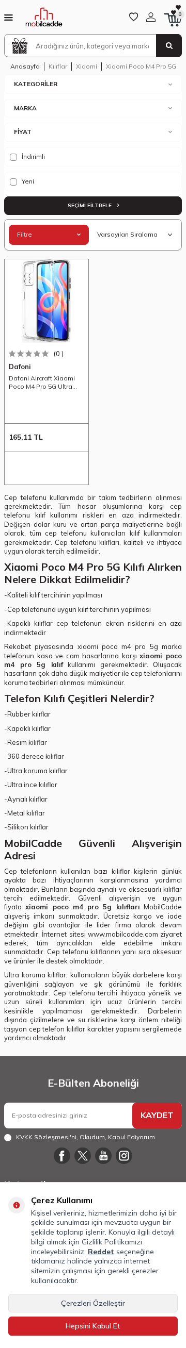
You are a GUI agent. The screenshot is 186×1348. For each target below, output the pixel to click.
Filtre (24, 234)
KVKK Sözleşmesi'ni (46, 1137)
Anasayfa (25, 66)
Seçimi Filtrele (90, 205)
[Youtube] (103, 1155)
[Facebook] (62, 1155)
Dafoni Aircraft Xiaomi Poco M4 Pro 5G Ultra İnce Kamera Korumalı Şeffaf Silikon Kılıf (42, 382)
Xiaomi (86, 66)
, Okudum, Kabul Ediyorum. (86, 1137)
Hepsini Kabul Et (93, 1325)
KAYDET (157, 1115)
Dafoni (20, 366)
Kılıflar (58, 66)
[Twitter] (82, 1155)
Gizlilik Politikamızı (112, 1241)
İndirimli (32, 156)
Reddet (101, 1251)
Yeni (27, 181)
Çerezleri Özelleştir (93, 1303)
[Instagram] (124, 1155)
